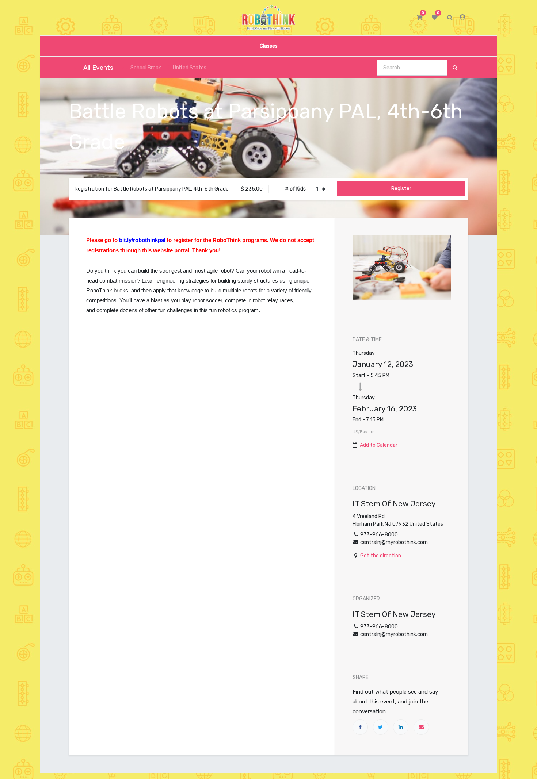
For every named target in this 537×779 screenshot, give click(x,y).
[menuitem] (268, 46)
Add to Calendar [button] (378, 445)
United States (189, 68)
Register (401, 188)
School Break (145, 68)
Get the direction (380, 556)
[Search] (455, 68)
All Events (98, 67)
